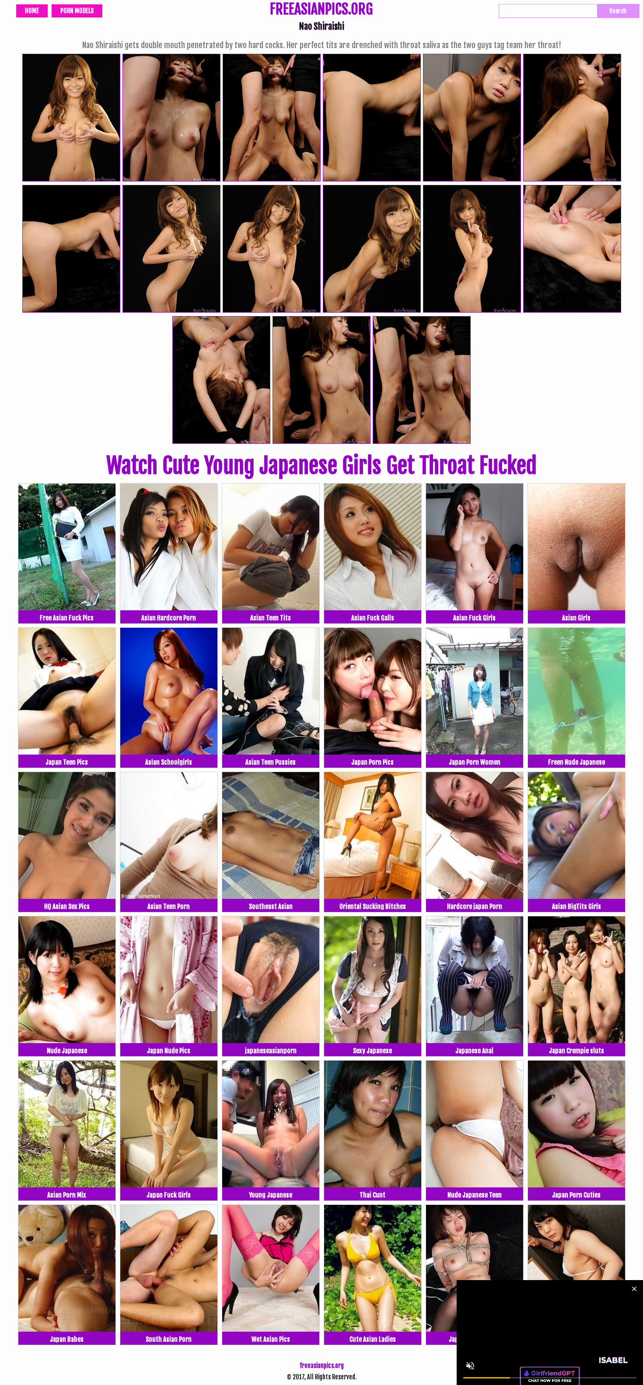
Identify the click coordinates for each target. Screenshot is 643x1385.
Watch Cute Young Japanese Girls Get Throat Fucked (321, 465)
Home (32, 10)
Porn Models (77, 10)
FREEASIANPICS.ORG (321, 10)
